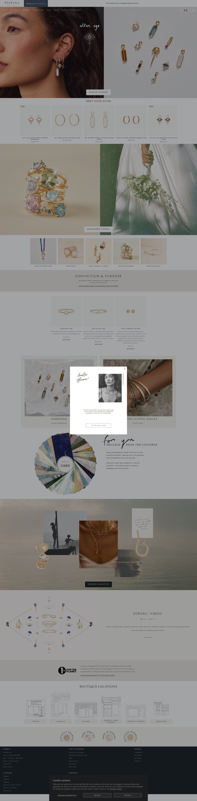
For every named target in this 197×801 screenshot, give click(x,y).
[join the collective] (98, 400)
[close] (124, 369)
